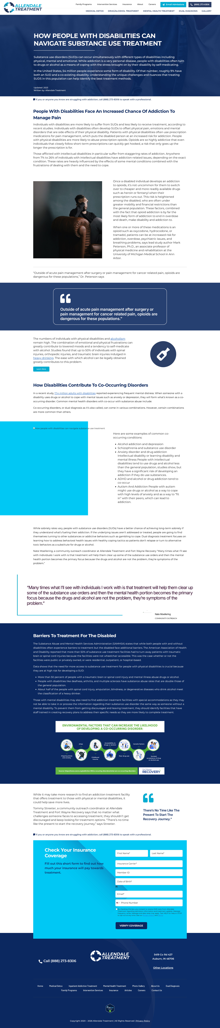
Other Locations (163, 967)
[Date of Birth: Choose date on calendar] (116, 887)
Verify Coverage (131, 925)
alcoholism (117, 338)
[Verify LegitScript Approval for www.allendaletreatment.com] (110, 1005)
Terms (160, 915)
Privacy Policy (148, 915)
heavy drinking (43, 358)
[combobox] (118, 903)
